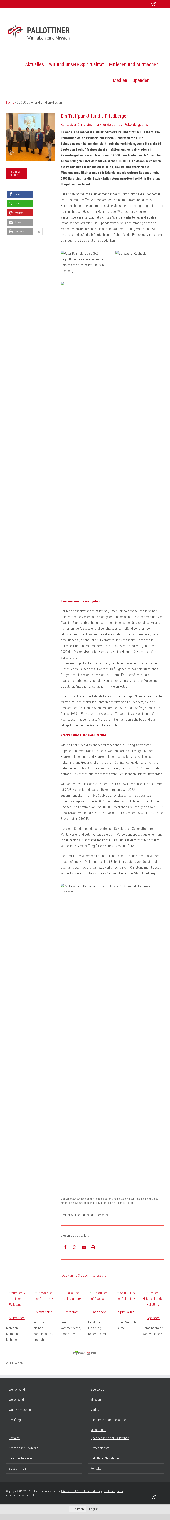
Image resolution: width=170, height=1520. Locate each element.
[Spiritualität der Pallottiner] (126, 1296)
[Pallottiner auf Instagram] (71, 1296)
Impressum (11, 1495)
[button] (157, 80)
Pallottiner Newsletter (105, 1458)
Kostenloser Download (23, 1448)
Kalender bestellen (21, 1458)
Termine (14, 1438)
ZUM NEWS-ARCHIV (16, 173)
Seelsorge (97, 1389)
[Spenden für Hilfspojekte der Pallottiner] (153, 1298)
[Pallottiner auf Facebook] (98, 1296)
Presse (22, 1495)
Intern (120, 1491)
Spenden (153, 1318)
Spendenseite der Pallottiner (110, 1438)
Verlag (95, 1410)
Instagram (71, 1312)
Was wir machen (20, 1410)
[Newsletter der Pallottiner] (44, 1296)
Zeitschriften (17, 1468)
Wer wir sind (17, 1389)
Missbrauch (98, 1430)
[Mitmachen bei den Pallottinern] (16, 1298)
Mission (96, 1400)
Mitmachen (17, 1318)
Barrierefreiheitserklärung (89, 1491)
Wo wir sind (16, 1400)
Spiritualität (126, 1312)
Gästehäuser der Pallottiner (109, 1420)
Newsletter (44, 1312)
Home (10, 102)
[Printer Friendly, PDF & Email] (85, 1353)
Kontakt (96, 1468)
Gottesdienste (100, 1448)
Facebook (98, 1312)
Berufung (15, 1420)
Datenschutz (68, 1491)
